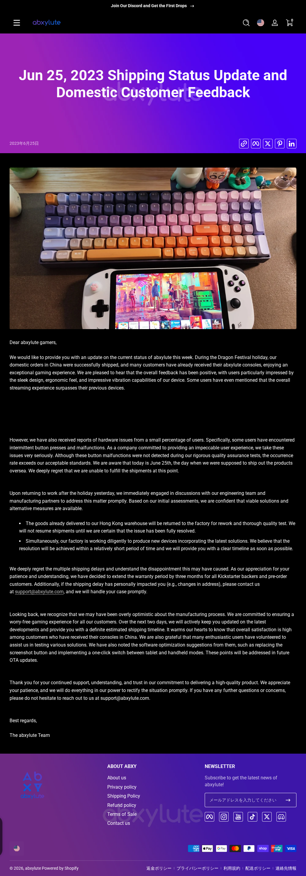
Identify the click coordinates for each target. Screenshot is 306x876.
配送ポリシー (257, 868)
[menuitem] (153, 778)
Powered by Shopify (60, 868)
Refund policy (121, 805)
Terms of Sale (122, 814)
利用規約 (232, 868)
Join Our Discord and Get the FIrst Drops (149, 5)
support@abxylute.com (39, 591)
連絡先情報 (286, 868)
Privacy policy (122, 787)
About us (116, 778)
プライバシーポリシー (197, 868)
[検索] (246, 22)
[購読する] (288, 800)
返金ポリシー (159, 868)
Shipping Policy (123, 796)
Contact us (118, 823)
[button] (246, 22)
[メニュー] (17, 23)
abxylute (33, 868)
